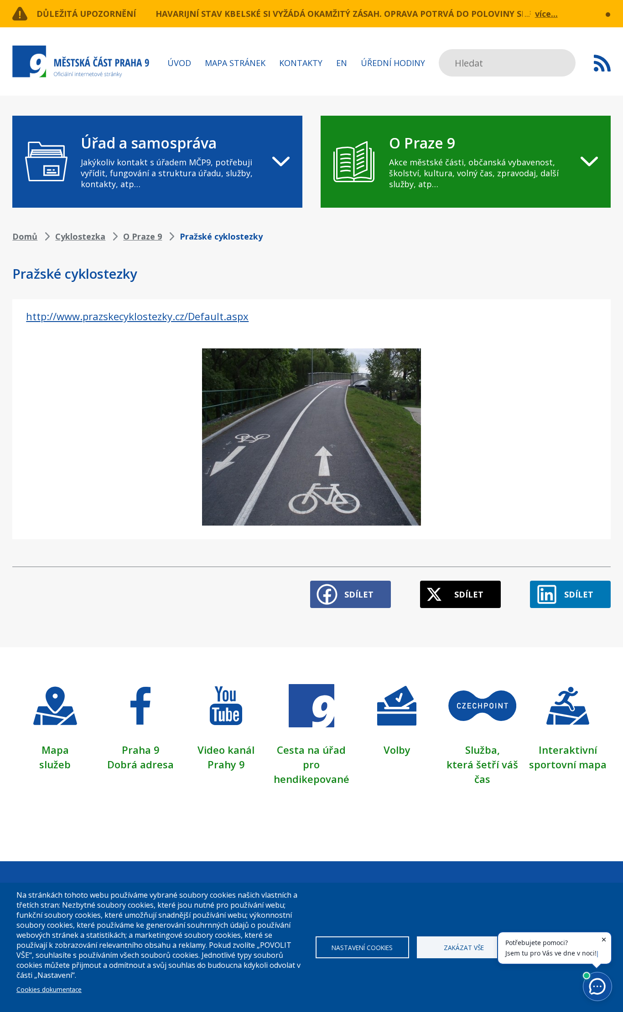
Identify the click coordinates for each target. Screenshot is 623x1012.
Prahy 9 (226, 764)
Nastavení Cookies (362, 947)
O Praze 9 (142, 236)
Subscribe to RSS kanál (602, 63)
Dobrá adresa (140, 764)
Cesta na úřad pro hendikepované (311, 764)
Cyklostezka (80, 236)
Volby (397, 749)
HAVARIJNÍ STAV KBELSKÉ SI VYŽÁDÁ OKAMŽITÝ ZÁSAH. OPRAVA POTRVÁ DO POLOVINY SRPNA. (351, 13)
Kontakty (300, 62)
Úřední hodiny (393, 62)
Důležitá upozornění (86, 13)
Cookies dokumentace (49, 989)
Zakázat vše (464, 947)
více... (546, 13)
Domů (24, 236)
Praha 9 (141, 749)
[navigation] (157, 162)
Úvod (179, 62)
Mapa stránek (235, 62)
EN (341, 62)
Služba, (482, 749)
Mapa (55, 749)
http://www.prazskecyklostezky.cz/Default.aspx (137, 316)
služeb (55, 764)
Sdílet (359, 594)
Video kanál (225, 749)
